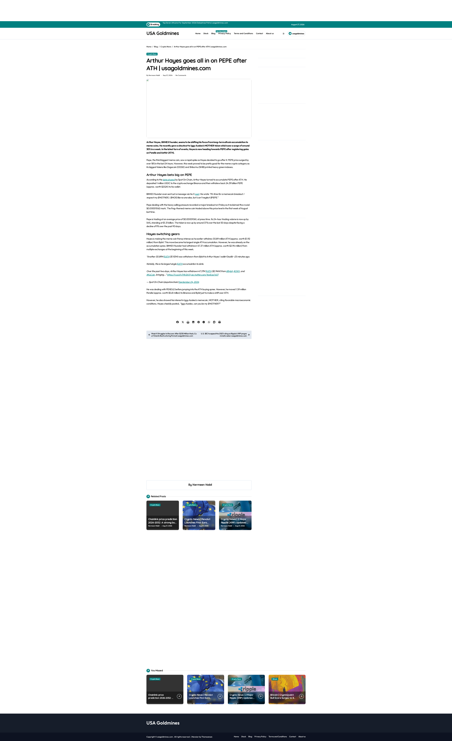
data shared (169, 179)
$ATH (166, 256)
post (197, 193)
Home (197, 33)
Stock (205, 33)
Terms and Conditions (243, 33)
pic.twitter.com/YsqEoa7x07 (204, 274)
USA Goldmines (162, 33)
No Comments (181, 75)
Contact (259, 33)
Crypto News (152, 54)
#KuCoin (150, 274)
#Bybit (229, 271)
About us (270, 33)
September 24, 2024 (189, 281)
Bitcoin (275, 679)
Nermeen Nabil (202, 484)
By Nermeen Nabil (153, 75)
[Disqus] (199, 568)
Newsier (195, 737)
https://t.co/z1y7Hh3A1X (179, 274)
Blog (214, 32)
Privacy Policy (224, 33)
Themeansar (207, 737)
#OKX (236, 271)
